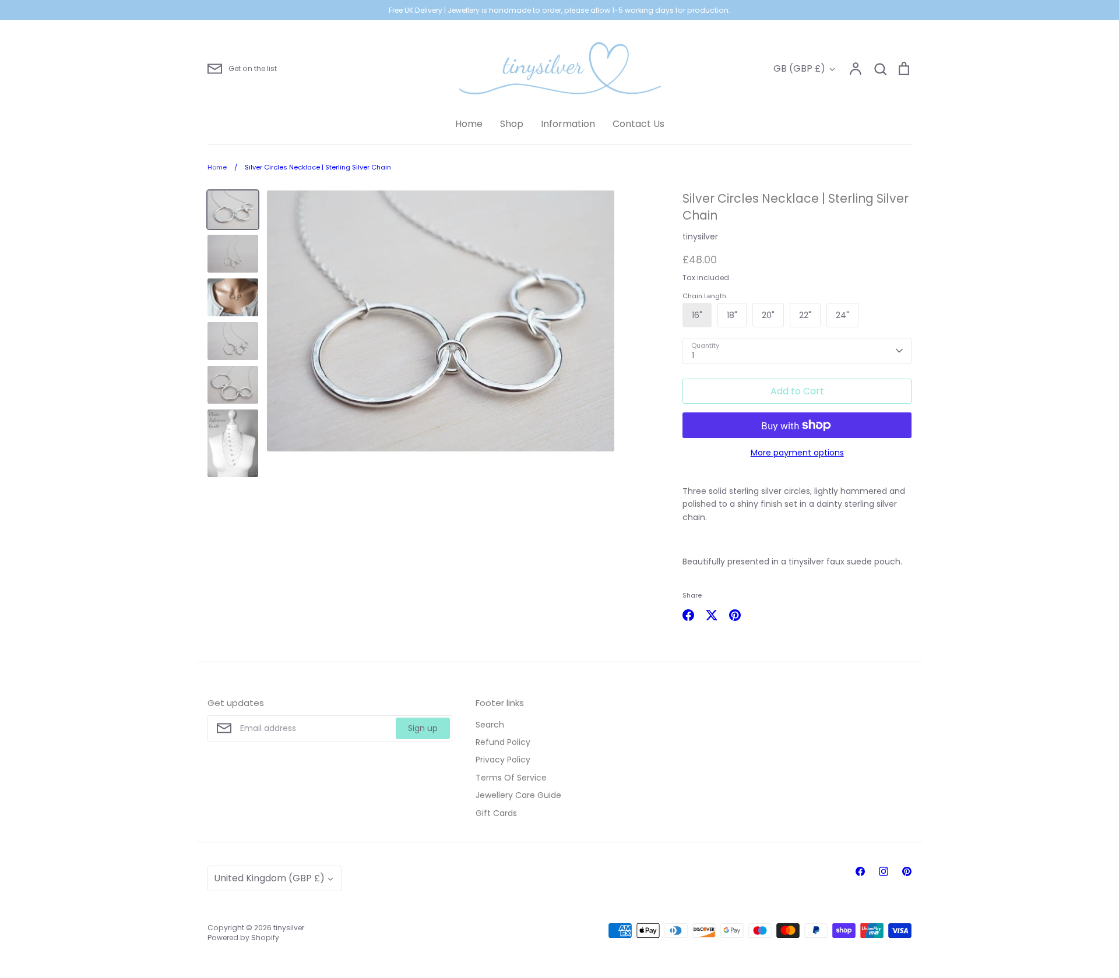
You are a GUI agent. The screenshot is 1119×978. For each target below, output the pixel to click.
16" (697, 315)
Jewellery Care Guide (518, 795)
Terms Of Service (511, 777)
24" (842, 315)
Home (469, 123)
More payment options (797, 452)
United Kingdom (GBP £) (269, 878)
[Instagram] (883, 871)
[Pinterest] (907, 871)
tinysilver (700, 236)
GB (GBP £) (799, 68)
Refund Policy (503, 742)
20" (768, 315)
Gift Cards (496, 813)
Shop (511, 123)
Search (490, 724)
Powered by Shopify (243, 937)
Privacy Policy (503, 759)
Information (568, 123)
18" (732, 315)
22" (805, 315)
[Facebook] (860, 871)
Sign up (423, 728)
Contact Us (638, 123)
